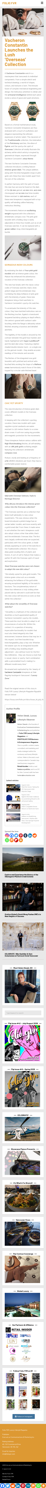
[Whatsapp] (7, 840)
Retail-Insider (22, 766)
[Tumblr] (25, 835)
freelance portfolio (23, 769)
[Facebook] (12, 835)
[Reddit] (35, 835)
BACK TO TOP (7, 1469)
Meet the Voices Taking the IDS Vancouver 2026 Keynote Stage (30, 789)
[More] (21, 840)
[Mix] (12, 840)
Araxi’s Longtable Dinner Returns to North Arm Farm (30, 807)
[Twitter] (16, 835)
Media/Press (6, 1479)
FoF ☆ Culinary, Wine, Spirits (12, 810)
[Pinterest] (21, 835)
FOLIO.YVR (9, 3)
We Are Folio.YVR (7, 1473)
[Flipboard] (16, 840)
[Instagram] (7, 835)
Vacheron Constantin (13, 672)
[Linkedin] (30, 835)
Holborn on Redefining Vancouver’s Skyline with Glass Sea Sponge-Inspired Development (30, 819)
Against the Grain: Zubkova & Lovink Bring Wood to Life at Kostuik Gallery (31, 799)
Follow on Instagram (24, 1416)
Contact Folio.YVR (8, 1476)
